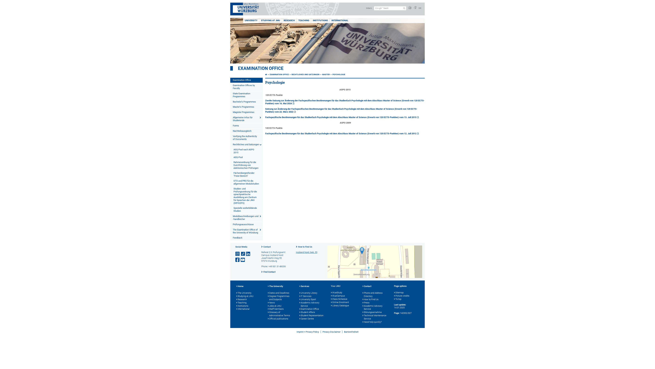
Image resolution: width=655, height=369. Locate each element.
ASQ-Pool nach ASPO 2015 (244, 151)
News (272, 302)
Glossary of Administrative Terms (279, 314)
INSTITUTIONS (320, 20)
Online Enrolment (340, 302)
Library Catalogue (340, 305)
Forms (236, 125)
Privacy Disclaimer (331, 332)
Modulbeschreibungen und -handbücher (245, 217)
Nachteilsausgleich (242, 131)
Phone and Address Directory (373, 294)
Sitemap (399, 292)
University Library (309, 293)
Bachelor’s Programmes (244, 101)
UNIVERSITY (251, 20)
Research (242, 299)
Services (305, 286)
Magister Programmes (243, 112)
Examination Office (260, 68)
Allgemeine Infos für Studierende (242, 119)
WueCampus (338, 296)
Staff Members (276, 309)
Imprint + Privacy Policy (308, 332)
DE (420, 8)
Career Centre (307, 318)
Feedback (237, 237)
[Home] (266, 74)
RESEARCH (289, 20)
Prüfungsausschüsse (243, 224)
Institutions (243, 306)
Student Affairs (308, 312)
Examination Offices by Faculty (244, 87)
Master (326, 74)
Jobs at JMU (275, 306)
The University (244, 293)
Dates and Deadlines (279, 293)
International (339, 20)
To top (398, 299)
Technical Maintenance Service (375, 317)
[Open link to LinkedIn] (248, 254)
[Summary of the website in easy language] (409, 8)
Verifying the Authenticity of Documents (245, 137)
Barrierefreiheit (351, 332)
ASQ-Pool (238, 157)
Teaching (303, 20)
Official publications (278, 318)
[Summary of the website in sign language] (415, 8)
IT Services (306, 296)
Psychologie (338, 74)
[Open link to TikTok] (243, 254)
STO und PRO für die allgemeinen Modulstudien (246, 182)
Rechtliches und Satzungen (246, 144)
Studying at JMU (245, 296)
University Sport (308, 299)
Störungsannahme (373, 312)
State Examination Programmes (241, 95)
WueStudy (337, 292)
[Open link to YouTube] (243, 260)
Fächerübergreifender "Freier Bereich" (244, 174)
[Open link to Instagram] (237, 254)
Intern (369, 8)
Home (240, 286)
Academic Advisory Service (310, 304)
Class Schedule (339, 299)
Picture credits (402, 296)
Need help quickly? (373, 322)
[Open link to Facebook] (237, 260)
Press (366, 302)
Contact (267, 247)
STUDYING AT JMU (270, 20)
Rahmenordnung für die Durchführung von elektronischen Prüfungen (246, 165)
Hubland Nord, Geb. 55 (306, 252)
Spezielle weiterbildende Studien (245, 209)
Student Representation (312, 315)
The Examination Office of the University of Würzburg (245, 231)
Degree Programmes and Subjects (279, 298)
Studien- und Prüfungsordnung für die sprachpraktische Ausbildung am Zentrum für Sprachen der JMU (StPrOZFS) (245, 195)
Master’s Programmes (243, 107)
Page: (396, 313)
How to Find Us (305, 247)
